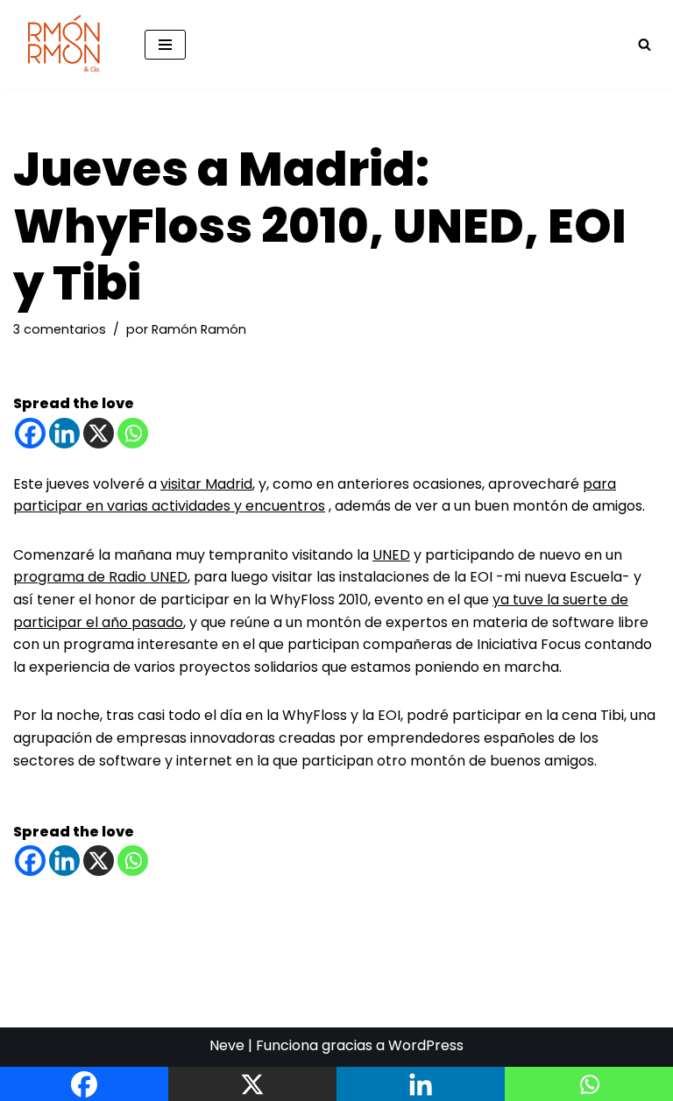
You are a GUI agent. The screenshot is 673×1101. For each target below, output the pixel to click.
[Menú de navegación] (165, 45)
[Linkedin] (64, 433)
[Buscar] (644, 44)
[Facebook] (30, 433)
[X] (98, 433)
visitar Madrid (206, 484)
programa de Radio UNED (100, 577)
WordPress (426, 1045)
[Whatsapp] (132, 433)
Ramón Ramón (199, 329)
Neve (226, 1045)
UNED (391, 555)
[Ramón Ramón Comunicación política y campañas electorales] (65, 44)
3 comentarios (59, 329)
